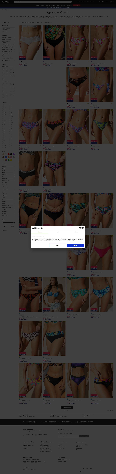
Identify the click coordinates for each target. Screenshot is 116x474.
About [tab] (76, 231)
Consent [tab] (40, 231)
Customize (57, 245)
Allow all (75, 245)
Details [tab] (58, 231)
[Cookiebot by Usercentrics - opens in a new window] (78, 228)
